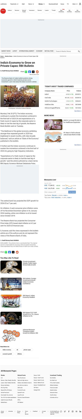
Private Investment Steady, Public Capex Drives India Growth (30, 263)
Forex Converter (54, 387)
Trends (54, 10)
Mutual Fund (49, 51)
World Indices (53, 395)
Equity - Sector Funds (39, 380)
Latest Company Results (6, 400)
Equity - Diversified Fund (39, 385)
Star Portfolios (61, 11)
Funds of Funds (21, 390)
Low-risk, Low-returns (23, 385)
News (30, 4)
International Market (26, 51)
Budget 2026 (37, 390)
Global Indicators (54, 385)
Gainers (40, 10)
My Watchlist (77, 11)
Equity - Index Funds (39, 377)
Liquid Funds (21, 395)
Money (41, 4)
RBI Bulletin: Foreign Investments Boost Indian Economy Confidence (29, 281)
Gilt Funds (20, 387)
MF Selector (20, 402)
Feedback (35, 411)
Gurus (62, 4)
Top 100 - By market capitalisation (8, 397)
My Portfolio (69, 11)
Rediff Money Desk (7, 71)
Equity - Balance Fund (39, 382)
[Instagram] (72, 413)
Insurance (31, 10)
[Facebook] (69, 413)
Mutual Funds (24, 11)
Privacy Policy (18, 412)
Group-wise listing (5, 385)
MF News (36, 387)
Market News (5, 51)
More (74, 4)
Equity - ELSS (37, 375)
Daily (6, 380)
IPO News (9, 390)
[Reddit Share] (37, 71)
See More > (78, 111)
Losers (47, 10)
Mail (23, 4)
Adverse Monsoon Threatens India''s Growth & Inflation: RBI (30, 331)
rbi (17, 349)
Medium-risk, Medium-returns (24, 382)
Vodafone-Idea (49, 104)
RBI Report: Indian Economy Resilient (29, 296)
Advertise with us (54, 397)
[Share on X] (65, 413)
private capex (27, 349)
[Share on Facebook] (29, 71)
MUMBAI (16, 71)
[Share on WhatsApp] (61, 413)
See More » (78, 145)
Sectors (17, 10)
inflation (19, 354)
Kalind (46, 94)
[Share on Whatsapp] (26, 71)
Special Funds (21, 392)
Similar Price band (5, 392)
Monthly (14, 380)
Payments (13, 4)
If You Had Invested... (55, 382)
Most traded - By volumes (7, 395)
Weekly (9, 380)
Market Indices (53, 390)
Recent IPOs (4, 390)
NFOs (19, 400)
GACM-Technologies (51, 101)
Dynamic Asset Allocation (24, 397)
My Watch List (53, 380)
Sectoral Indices (53, 392)
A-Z (2, 378)
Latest (15, 51)
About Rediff (2, 412)
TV (68, 4)
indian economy (7, 349)
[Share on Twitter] (33, 71)
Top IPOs (5, 387)
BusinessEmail (53, 4)
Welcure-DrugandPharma (52, 108)
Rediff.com (56, 411)
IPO (2, 387)
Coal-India (48, 97)
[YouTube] (76, 413)
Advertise (10, 411)
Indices (10, 10)
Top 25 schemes (21, 378)
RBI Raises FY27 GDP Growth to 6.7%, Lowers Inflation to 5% (31, 314)
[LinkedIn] (80, 413)
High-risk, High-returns (23, 380)
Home (5, 4)
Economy (39, 51)
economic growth (7, 354)
